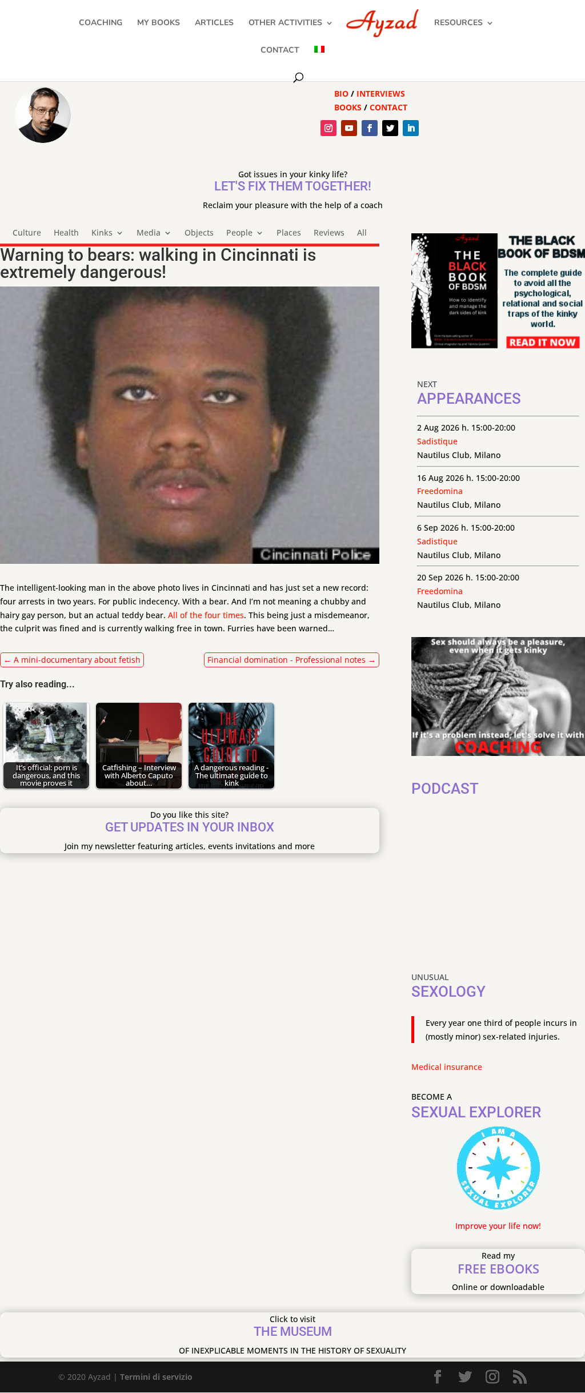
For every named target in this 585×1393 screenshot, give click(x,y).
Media (149, 233)
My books (158, 23)
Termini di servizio (156, 1376)
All (362, 233)
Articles (214, 23)
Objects (199, 233)
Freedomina (440, 490)
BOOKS (348, 107)
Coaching (100, 23)
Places (289, 233)
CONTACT (388, 107)
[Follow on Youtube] (349, 128)
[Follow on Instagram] (328, 128)
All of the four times (206, 615)
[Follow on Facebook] (370, 128)
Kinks (102, 233)
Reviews (329, 233)
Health (66, 233)
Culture (27, 233)
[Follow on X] (390, 128)
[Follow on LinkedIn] (411, 128)
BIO (341, 93)
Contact (280, 50)
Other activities (285, 23)
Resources (458, 23)
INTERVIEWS (380, 93)
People (239, 233)
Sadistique (437, 441)
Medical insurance (446, 1066)
